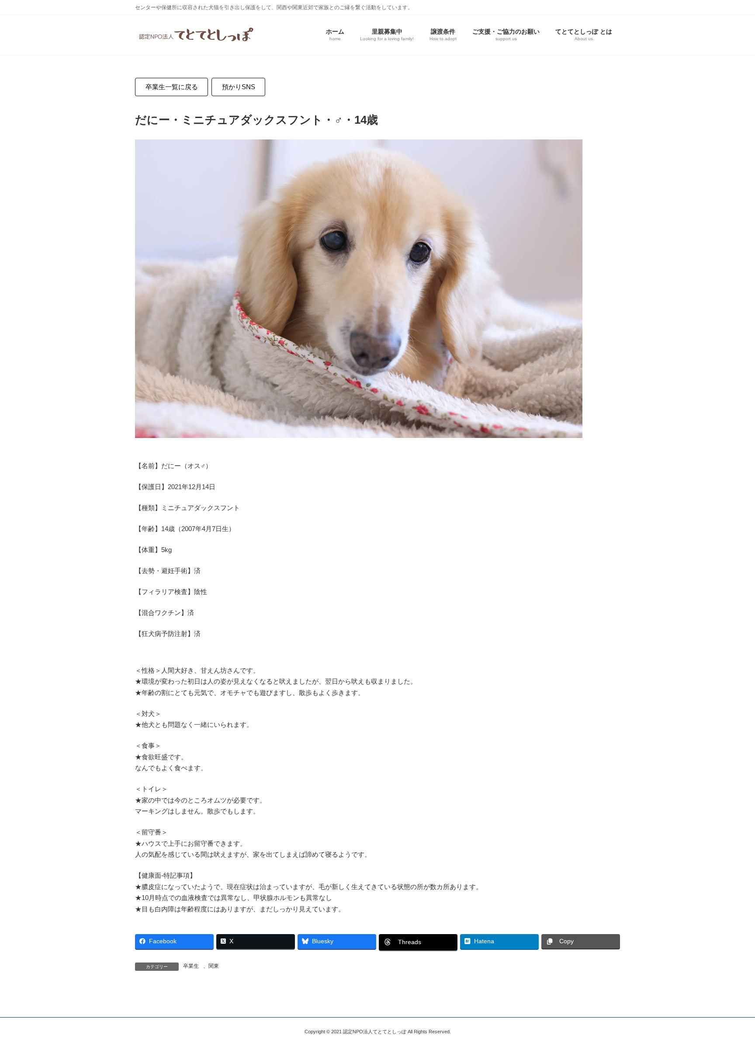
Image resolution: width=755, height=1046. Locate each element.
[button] (171, 87)
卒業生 (191, 966)
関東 (213, 966)
